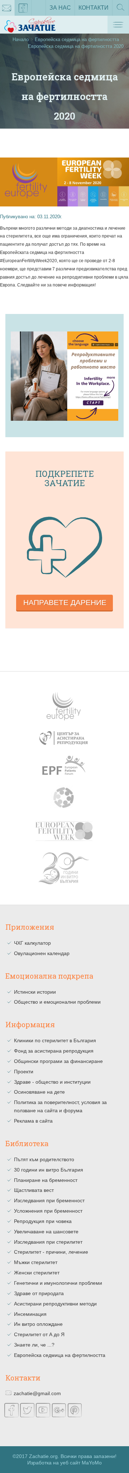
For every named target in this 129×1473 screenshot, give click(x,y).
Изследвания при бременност (49, 1200)
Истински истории (35, 992)
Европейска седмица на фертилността (77, 39)
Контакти (93, 8)
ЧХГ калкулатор (32, 943)
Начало (21, 39)
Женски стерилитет (36, 1272)
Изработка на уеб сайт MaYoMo (64, 1462)
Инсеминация (30, 1314)
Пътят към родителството (44, 1159)
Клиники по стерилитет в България (55, 1040)
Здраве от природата (39, 1293)
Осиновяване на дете (39, 1092)
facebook (23, 8)
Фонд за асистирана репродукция (54, 1051)
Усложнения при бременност (48, 1211)
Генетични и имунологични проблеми (58, 1283)
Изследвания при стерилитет (48, 1242)
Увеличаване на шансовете (46, 1231)
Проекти (23, 1071)
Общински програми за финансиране (58, 1061)
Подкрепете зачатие (64, 478)
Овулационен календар (42, 953)
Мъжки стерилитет (35, 1262)
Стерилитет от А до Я (39, 1334)
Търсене (121, 15)
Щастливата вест (34, 1190)
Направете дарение (64, 602)
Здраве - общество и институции (52, 1082)
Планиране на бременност (45, 1180)
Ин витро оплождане (38, 1324)
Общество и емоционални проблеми (57, 1002)
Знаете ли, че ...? (34, 1345)
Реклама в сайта (33, 1121)
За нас (60, 8)
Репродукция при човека (43, 1221)
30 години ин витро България (48, 1170)
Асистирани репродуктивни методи (55, 1304)
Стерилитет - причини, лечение (51, 1252)
